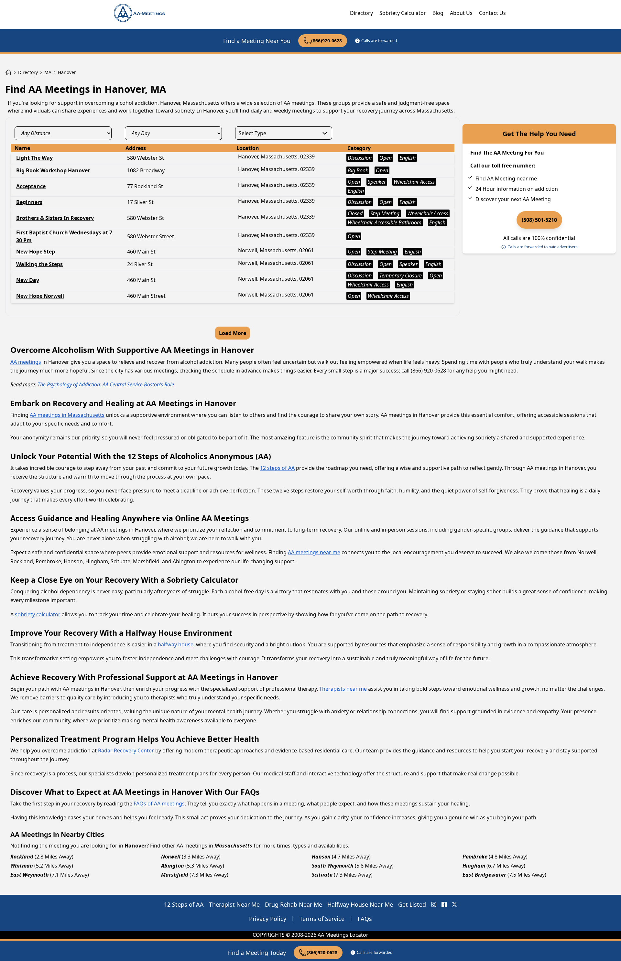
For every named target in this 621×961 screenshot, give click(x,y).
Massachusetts (233, 845)
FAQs (365, 919)
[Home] (8, 72)
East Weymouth (29, 874)
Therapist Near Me (234, 904)
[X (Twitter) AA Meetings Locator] (454, 904)
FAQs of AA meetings (159, 803)
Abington (172, 865)
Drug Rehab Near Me (293, 904)
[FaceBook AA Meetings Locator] (444, 904)
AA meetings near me (314, 552)
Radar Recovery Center (126, 750)
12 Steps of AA (184, 904)
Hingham (474, 865)
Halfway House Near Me (360, 904)
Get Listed (412, 904)
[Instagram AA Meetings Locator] (433, 904)
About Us (461, 12)
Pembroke (475, 856)
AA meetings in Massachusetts (67, 414)
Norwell (170, 856)
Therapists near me (343, 688)
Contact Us (492, 12)
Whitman (21, 865)
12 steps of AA (277, 467)
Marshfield (174, 874)
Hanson (321, 856)
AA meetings (25, 361)
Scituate (322, 874)
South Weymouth (333, 865)
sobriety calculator (37, 614)
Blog (437, 12)
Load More (232, 333)
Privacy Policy (267, 919)
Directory (361, 12)
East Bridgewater (484, 874)
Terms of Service (322, 919)
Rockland (21, 856)
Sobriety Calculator (402, 12)
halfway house (175, 644)
